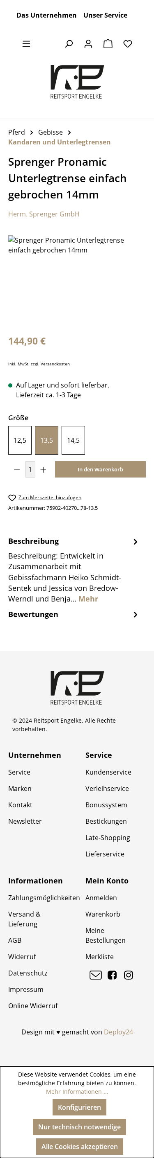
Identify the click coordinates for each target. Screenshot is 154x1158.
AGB (14, 940)
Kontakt (20, 804)
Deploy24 (118, 1031)
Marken (20, 788)
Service (19, 772)
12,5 (20, 440)
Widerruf (22, 956)
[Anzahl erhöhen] (43, 469)
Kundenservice (108, 772)
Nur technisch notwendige (79, 1126)
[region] (77, 281)
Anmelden (101, 897)
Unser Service (105, 15)
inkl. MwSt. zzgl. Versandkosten (39, 364)
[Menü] (26, 43)
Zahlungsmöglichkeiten (44, 897)
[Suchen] (68, 43)
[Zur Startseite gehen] (77, 81)
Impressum (26, 989)
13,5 (46, 440)
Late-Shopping (107, 837)
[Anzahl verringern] (16, 469)
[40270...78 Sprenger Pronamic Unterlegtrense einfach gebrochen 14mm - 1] (77, 281)
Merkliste (99, 956)
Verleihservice (107, 788)
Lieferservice (104, 853)
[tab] (74, 569)
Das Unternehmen (46, 15)
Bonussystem (106, 804)
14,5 (73, 440)
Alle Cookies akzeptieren (79, 1146)
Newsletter (25, 821)
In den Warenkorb (100, 469)
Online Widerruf (32, 1005)
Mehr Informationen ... (77, 1091)
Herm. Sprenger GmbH (44, 214)
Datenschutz (27, 973)
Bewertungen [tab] (33, 614)
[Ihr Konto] (88, 43)
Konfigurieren (79, 1107)
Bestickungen (106, 821)
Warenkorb (102, 914)
